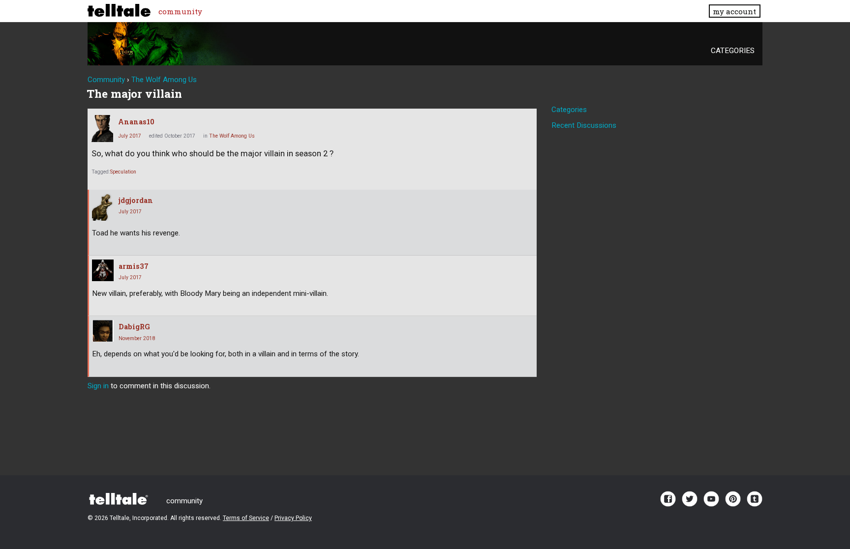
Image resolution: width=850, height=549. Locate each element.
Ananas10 (136, 121)
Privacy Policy (293, 518)
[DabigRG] (103, 331)
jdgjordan (136, 200)
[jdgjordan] (103, 207)
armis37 (134, 266)
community (180, 11)
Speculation (123, 172)
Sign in (98, 385)
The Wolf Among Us (232, 136)
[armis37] (103, 270)
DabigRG (134, 326)
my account (734, 11)
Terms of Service (246, 518)
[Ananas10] (102, 128)
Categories (733, 50)
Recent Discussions (583, 125)
